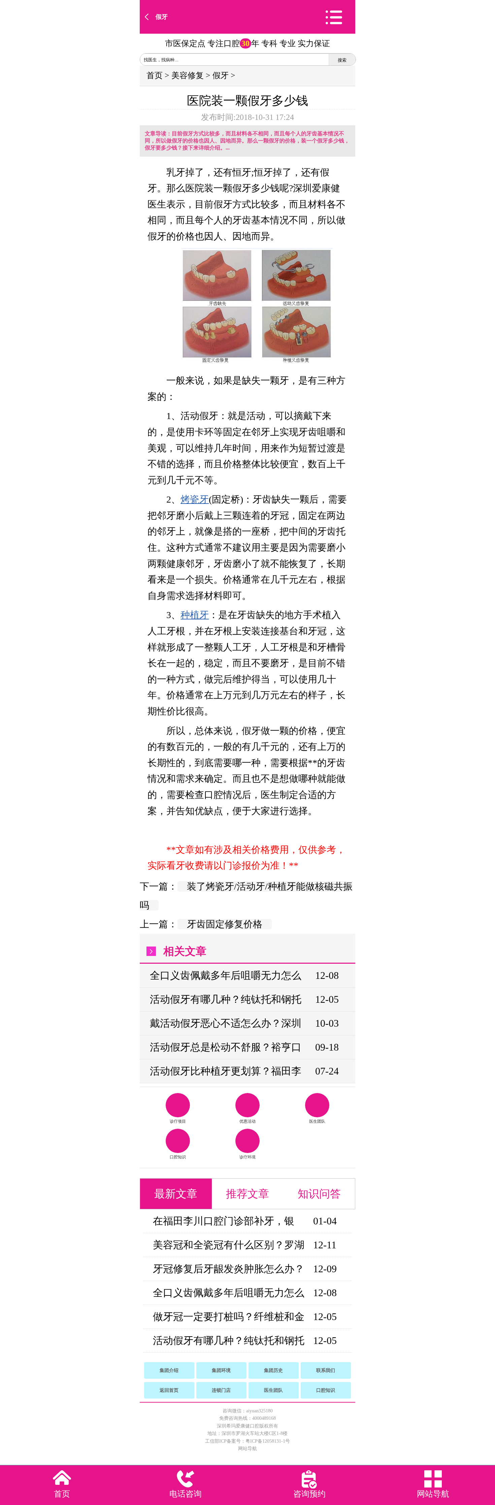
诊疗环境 (247, 1157)
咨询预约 (309, 1494)
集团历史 (273, 1370)
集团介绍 (169, 1370)
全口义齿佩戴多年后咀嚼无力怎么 (225, 975)
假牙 (162, 16)
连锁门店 (221, 1390)
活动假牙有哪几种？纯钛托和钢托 (225, 999)
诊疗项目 (178, 1121)
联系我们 (325, 1370)
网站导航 (247, 1448)
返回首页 (169, 1390)
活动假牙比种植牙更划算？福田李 (225, 1071)
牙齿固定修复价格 (224, 924)
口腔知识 (178, 1157)
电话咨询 (185, 1494)
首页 (154, 75)
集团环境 (221, 1370)
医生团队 (317, 1121)
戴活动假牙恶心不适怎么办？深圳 (225, 1023)
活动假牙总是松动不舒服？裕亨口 (225, 1047)
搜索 (342, 60)
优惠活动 (247, 1121)
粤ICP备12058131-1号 (267, 1441)
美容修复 (187, 75)
